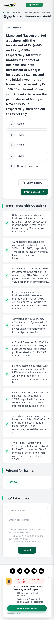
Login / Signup (34, 4)
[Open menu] (47, 5)
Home (7, 13)
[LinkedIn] (41, 571)
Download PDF (35, 182)
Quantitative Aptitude (31, 13)
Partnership (46, 13)
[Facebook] (12, 571)
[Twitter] (19, 571)
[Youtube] (27, 571)
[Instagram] (34, 571)
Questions (16, 13)
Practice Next (32, 191)
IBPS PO (13, 482)
